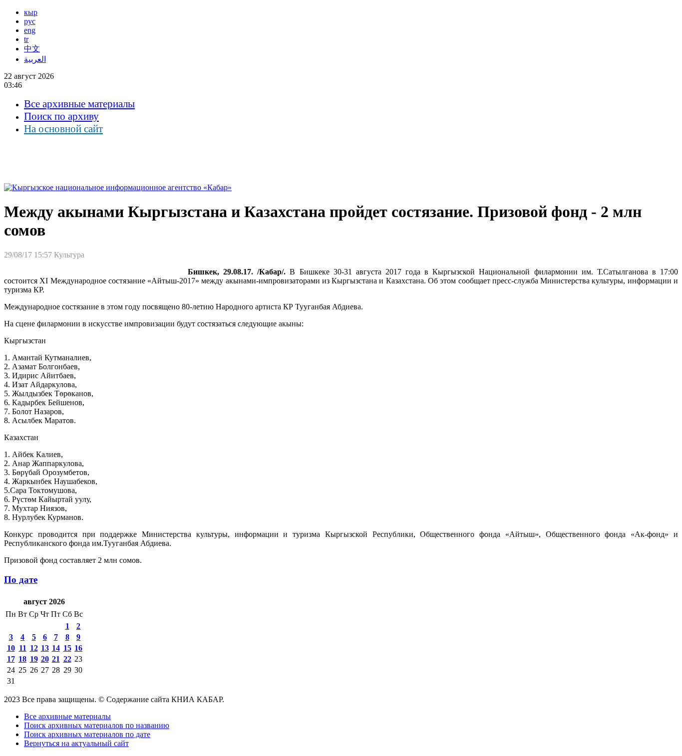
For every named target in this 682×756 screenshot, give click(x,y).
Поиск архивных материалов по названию (96, 725)
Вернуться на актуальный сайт (76, 743)
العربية (35, 59)
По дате (20, 579)
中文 (32, 48)
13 (45, 648)
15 (67, 648)
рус (29, 21)
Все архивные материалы (79, 104)
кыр (30, 12)
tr (26, 39)
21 (56, 659)
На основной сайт (63, 129)
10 (11, 648)
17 (11, 659)
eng (29, 30)
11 (22, 648)
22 (67, 659)
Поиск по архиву (61, 116)
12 (34, 648)
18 (22, 659)
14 (56, 648)
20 (45, 659)
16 (78, 648)
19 (34, 659)
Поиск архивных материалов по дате (87, 734)
